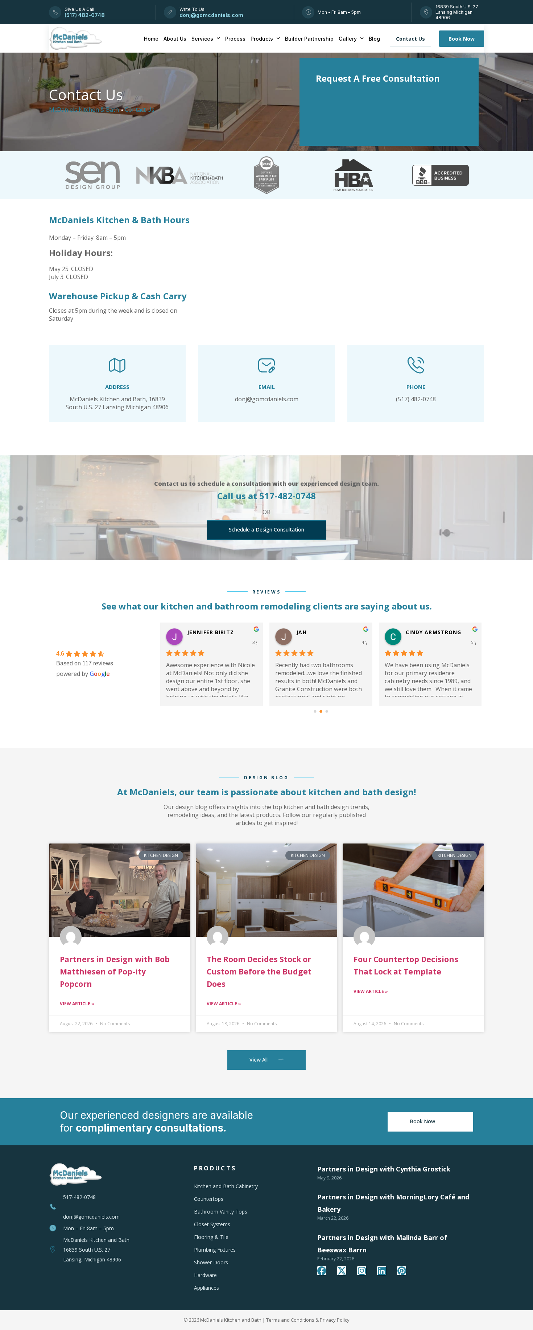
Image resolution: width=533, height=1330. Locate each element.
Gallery (348, 39)
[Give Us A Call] (55, 12)
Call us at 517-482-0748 (266, 496)
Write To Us (191, 9)
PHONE (415, 386)
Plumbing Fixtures (215, 1249)
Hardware (205, 1275)
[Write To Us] (170, 12)
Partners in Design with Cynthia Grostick (383, 1169)
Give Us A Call (79, 9)
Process (235, 39)
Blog (374, 39)
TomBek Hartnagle (326, 632)
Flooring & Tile (211, 1236)
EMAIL (267, 386)
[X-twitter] (341, 1270)
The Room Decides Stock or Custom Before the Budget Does (259, 971)
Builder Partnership (309, 39)
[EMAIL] (266, 365)
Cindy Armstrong (215, 632)
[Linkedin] (381, 1270)
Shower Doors (211, 1262)
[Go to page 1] (321, 711)
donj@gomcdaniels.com (91, 1216)
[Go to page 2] (326, 711)
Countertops (208, 1198)
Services (202, 39)
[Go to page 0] (315, 711)
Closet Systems (212, 1224)
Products (262, 39)
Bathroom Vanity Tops (220, 1211)
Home (151, 39)
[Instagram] (361, 1270)
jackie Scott (425, 632)
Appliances (206, 1287)
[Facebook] (321, 1270)
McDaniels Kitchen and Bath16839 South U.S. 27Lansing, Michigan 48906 (96, 1249)
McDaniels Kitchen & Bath (84, 110)
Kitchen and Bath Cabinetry (226, 1186)
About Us (175, 39)
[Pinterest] (401, 1270)
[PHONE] (415, 365)
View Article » (77, 1004)
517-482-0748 (79, 1197)
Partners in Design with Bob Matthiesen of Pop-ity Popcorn (115, 971)
